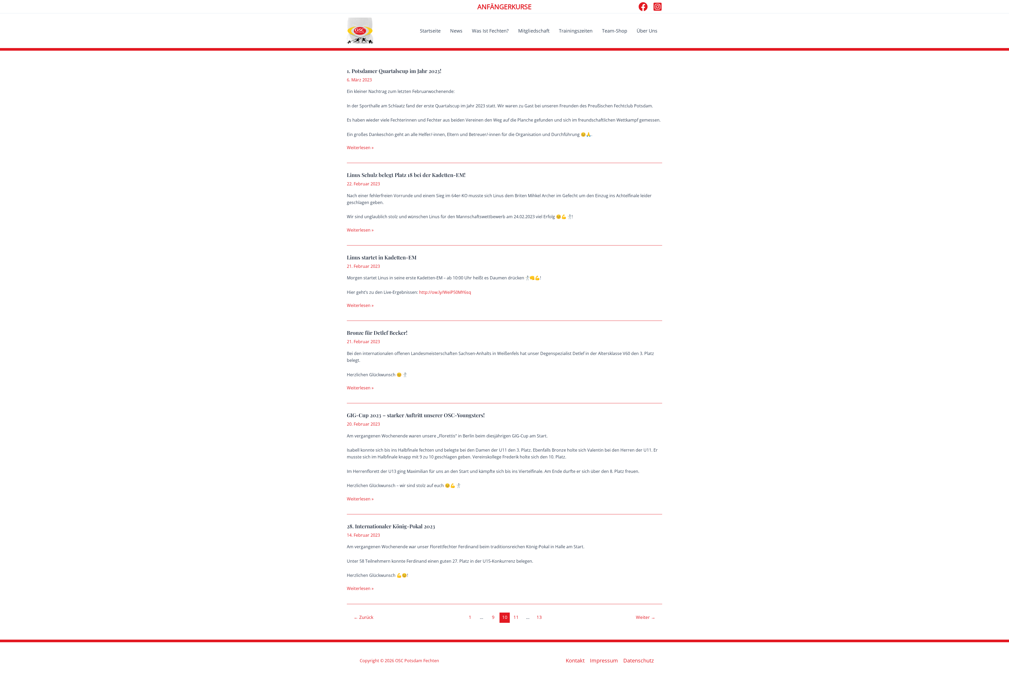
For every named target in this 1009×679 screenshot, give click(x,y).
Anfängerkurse (504, 6)
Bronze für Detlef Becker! (377, 332)
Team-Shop (614, 31)
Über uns (647, 31)
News (456, 31)
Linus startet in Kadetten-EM (381, 257)
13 (539, 617)
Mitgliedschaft (533, 31)
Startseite (430, 31)
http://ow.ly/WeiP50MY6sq (445, 292)
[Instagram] (657, 6)
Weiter (645, 617)
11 (516, 617)
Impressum (604, 660)
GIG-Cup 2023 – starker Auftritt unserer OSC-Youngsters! (416, 415)
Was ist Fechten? (490, 31)
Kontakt (575, 660)
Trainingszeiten (576, 31)
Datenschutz (638, 660)
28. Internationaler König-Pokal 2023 (391, 526)
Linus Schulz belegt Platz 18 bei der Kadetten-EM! (406, 174)
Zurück (363, 617)
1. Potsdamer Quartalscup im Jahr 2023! (394, 70)
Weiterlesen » (360, 147)
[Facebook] (643, 6)
